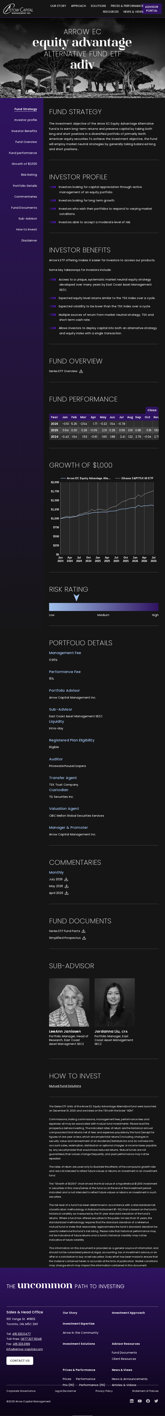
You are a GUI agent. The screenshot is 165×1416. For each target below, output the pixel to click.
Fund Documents (24, 208)
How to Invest (26, 229)
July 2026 (56, 879)
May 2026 (56, 886)
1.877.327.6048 (31, 1339)
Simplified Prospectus (65, 938)
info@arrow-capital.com (24, 1349)
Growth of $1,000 (24, 164)
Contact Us (20, 1361)
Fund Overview (26, 142)
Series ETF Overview (63, 371)
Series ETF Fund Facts (64, 931)
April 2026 (56, 893)
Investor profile (25, 120)
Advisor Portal (151, 9)
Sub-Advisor (28, 219)
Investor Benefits (24, 131)
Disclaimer (29, 240)
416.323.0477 (21, 1334)
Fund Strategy (25, 109)
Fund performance (23, 153)
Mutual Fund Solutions (65, 1086)
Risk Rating (29, 175)
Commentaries (25, 197)
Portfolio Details (25, 186)
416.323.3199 (21, 1344)
